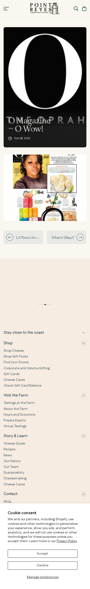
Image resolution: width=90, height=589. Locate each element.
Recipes (9, 449)
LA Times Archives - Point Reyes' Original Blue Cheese (28, 237)
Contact (11, 494)
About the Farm (16, 409)
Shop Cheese (14, 350)
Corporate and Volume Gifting (27, 368)
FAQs (7, 501)
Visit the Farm (16, 395)
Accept (42, 553)
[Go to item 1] (39, 304)
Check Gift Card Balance (23, 385)
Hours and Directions (19, 414)
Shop (8, 343)
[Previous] (9, 237)
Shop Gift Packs (16, 356)
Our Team (11, 466)
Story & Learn (15, 436)
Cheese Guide (14, 443)
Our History (12, 461)
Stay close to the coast (24, 332)
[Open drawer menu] (6, 8)
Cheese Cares (14, 379)
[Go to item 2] (42, 304)
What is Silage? (63, 237)
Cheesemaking (15, 478)
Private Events (14, 420)
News (8, 455)
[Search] (76, 8)
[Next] (80, 237)
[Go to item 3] (47, 304)
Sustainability (14, 472)
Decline (42, 565)
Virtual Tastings (15, 426)
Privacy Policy (67, 541)
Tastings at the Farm (19, 403)
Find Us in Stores (16, 362)
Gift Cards (11, 374)
